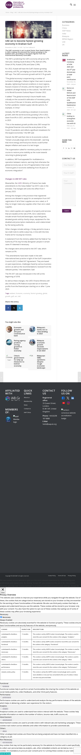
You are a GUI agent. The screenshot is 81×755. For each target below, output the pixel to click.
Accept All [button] (75, 586)
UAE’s (20, 183)
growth (7, 296)
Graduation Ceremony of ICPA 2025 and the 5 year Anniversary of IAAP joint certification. (71, 69)
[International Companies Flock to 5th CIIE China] (79, 377)
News (26, 405)
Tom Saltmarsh (30, 47)
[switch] (1, 686)
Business (65, 25)
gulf (12, 296)
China (64, 28)
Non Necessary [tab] (6, 739)
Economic (19, 293)
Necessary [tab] (4, 614)
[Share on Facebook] (8, 308)
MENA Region (67, 39)
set (16, 296)
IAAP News (66, 31)
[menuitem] (70, 5)
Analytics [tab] (3, 706)
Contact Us (27, 409)
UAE (21, 47)
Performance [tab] (5, 694)
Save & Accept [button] (5, 753)
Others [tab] (2, 728)
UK (63, 44)
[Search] (70, 5)
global (45, 293)
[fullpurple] (15, 5)
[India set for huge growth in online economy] (28, 29)
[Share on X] (14, 308)
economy (26, 293)
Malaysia (65, 36)
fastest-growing (36, 293)
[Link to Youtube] (74, 148)
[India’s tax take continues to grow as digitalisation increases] (1, 377)
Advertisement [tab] (5, 717)
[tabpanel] (40, 650)
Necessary (7, 617)
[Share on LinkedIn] (20, 308)
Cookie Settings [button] (64, 586)
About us (27, 397)
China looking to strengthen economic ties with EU (71, 118)
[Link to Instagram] (71, 148)
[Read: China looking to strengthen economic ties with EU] (64, 114)
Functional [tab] (4, 683)
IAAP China (27, 412)
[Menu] (75, 5)
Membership (28, 401)
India (64, 33)
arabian (12, 293)
